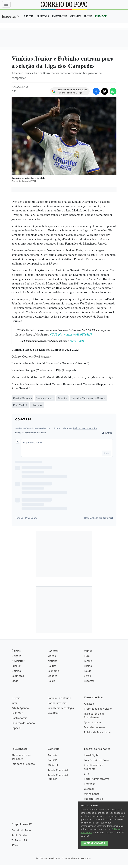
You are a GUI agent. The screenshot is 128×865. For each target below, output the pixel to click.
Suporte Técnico (93, 799)
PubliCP (16, 666)
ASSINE (28, 16)
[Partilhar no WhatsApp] (113, 91)
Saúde (87, 671)
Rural (87, 656)
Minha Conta (91, 794)
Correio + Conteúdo (59, 698)
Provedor (89, 784)
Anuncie (52, 755)
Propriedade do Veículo (98, 708)
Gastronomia (19, 718)
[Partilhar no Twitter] (104, 91)
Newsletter (18, 661)
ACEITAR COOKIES (94, 843)
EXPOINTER (59, 16)
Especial (16, 728)
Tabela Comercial (58, 770)
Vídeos (52, 656)
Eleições (16, 656)
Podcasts (53, 651)
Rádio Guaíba (19, 835)
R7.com (16, 845)
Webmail (89, 789)
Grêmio (16, 698)
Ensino (88, 666)
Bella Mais (17, 713)
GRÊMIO (75, 16)
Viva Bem (53, 713)
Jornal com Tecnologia (61, 708)
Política (52, 666)
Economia (53, 671)
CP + (86, 774)
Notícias (52, 661)
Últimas (16, 651)
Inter (14, 703)
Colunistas (18, 676)
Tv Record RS (19, 840)
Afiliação (89, 703)
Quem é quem (92, 722)
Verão (87, 676)
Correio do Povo (21, 830)
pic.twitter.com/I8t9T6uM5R (75, 334)
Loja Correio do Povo (96, 760)
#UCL (53, 334)
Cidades (52, 676)
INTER (88, 16)
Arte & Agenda (20, 708)
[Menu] (6, 4)
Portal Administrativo (96, 779)
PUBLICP (101, 16)
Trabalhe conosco (94, 727)
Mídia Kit (53, 765)
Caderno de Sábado (23, 723)
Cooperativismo (57, 703)
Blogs (15, 681)
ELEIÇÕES (43, 16)
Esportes (9, 16)
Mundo (88, 651)
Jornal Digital (91, 755)
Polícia (51, 681)
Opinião (16, 671)
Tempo (88, 661)
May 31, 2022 (77, 341)
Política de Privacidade (97, 732)
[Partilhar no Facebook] (96, 91)
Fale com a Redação (23, 764)
